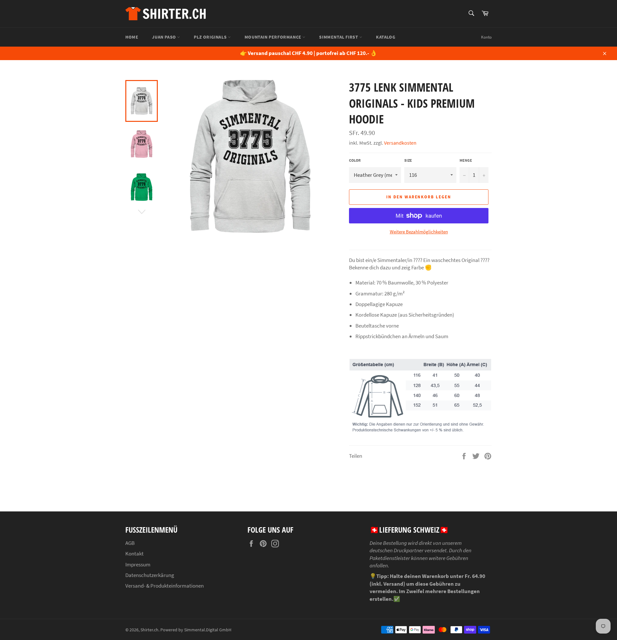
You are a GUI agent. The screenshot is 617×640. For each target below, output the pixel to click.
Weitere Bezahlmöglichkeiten (419, 232)
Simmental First (339, 37)
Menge (466, 160)
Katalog (385, 37)
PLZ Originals (211, 37)
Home (131, 37)
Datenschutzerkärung (149, 575)
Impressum (137, 564)
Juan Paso (164, 37)
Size (408, 160)
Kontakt (134, 553)
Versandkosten (400, 143)
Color (355, 160)
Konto (486, 37)
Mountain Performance (274, 37)
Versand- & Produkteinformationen (164, 585)
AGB (130, 542)
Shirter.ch (149, 630)
